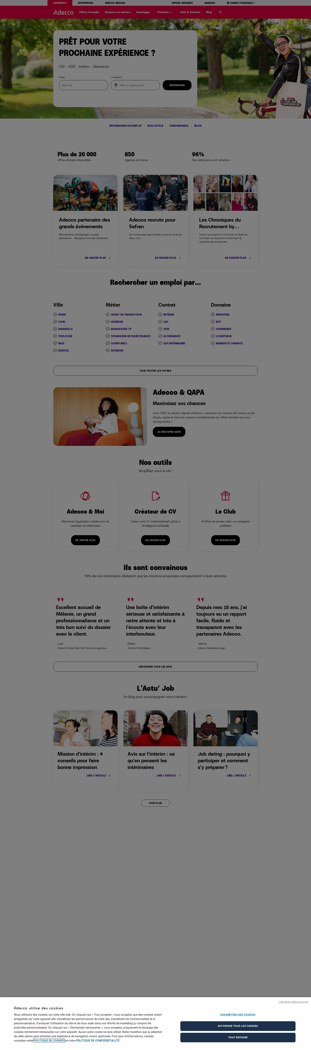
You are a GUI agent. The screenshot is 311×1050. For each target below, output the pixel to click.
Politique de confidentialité (98, 1040)
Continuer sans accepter (293, 1002)
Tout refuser (238, 1037)
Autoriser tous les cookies (238, 1025)
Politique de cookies (49, 1040)
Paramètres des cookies (238, 1014)
